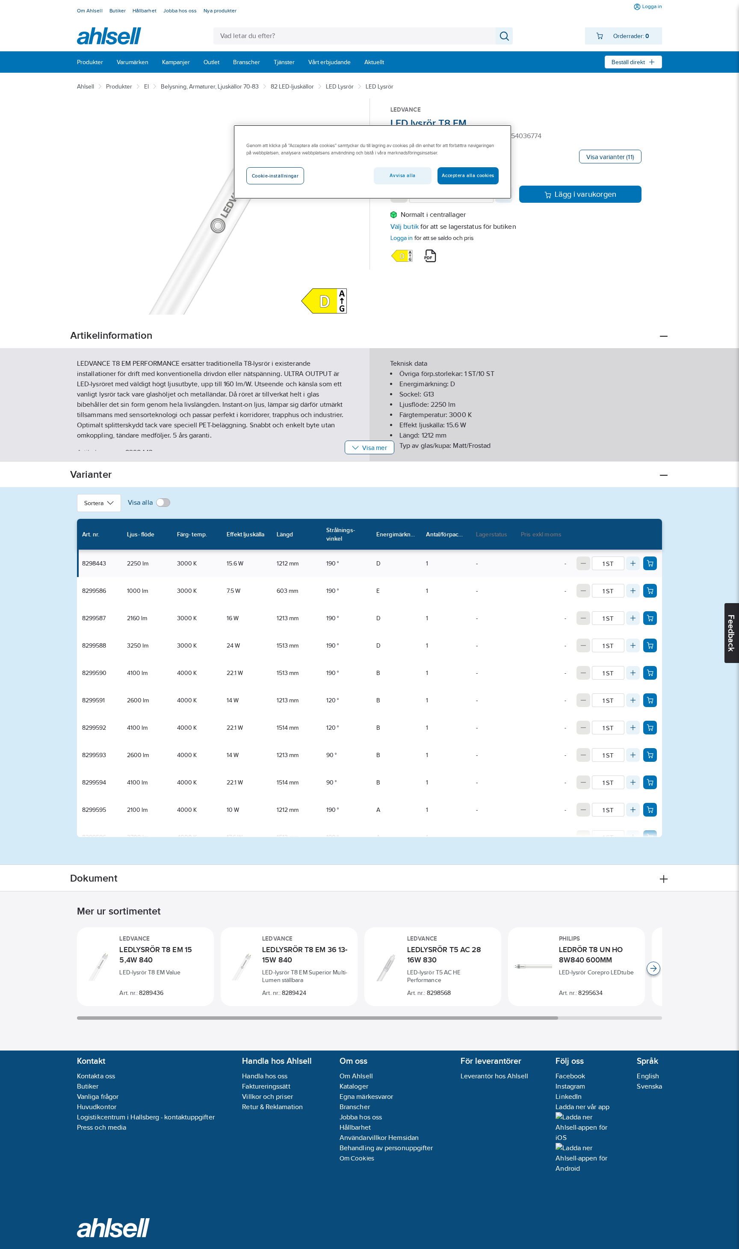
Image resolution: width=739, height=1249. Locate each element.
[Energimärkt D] (401, 256)
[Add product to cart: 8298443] (650, 563)
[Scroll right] (653, 968)
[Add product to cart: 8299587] (650, 618)
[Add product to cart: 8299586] (650, 591)
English (648, 1076)
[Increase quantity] (633, 563)
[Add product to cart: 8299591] (650, 700)
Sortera (93, 503)
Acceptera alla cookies (468, 175)
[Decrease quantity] (583, 563)
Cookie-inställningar (275, 175)
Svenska (649, 1086)
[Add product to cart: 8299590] (650, 673)
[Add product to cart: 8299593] (650, 755)
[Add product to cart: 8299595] (650, 810)
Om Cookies (357, 1158)
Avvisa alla (402, 175)
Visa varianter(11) (610, 156)
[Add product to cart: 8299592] (650, 727)
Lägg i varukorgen (586, 194)
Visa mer (374, 447)
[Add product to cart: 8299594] (650, 782)
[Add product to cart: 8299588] (650, 645)
